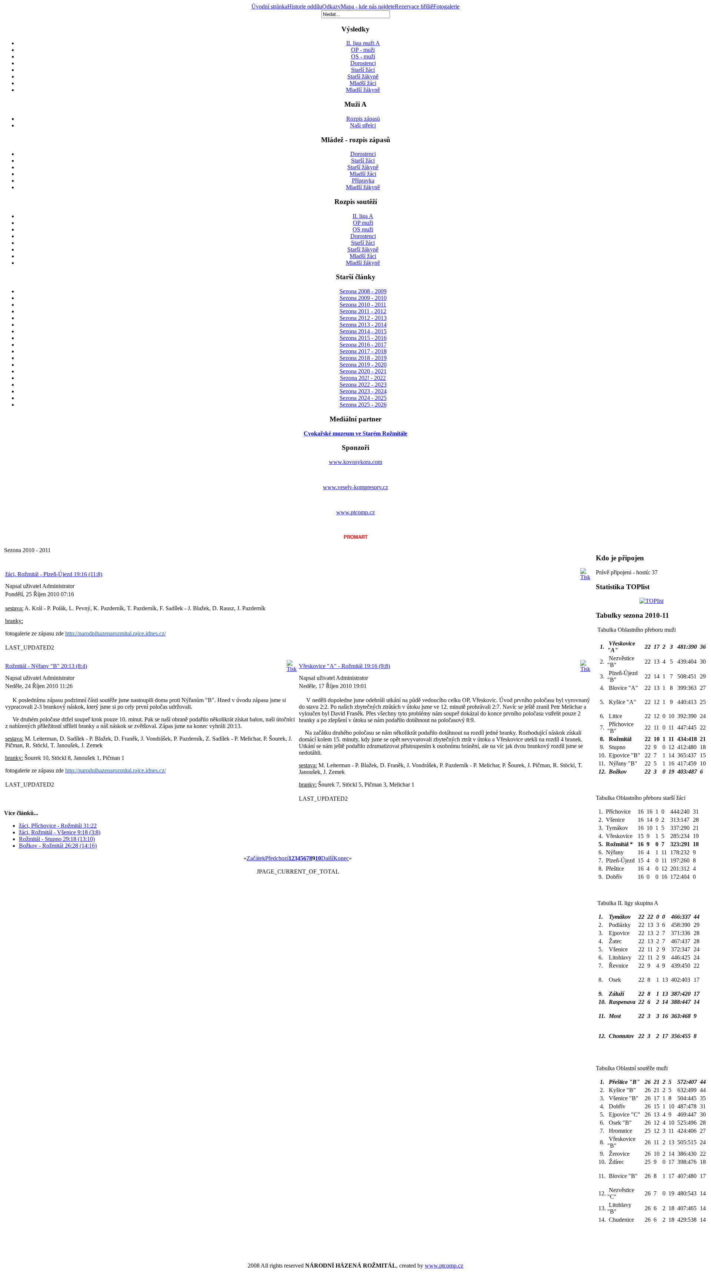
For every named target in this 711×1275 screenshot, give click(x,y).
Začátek (256, 858)
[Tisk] (585, 577)
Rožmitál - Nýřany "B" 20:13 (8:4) (46, 666)
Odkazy (331, 6)
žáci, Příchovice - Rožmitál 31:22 (58, 825)
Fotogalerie (446, 6)
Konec (341, 858)
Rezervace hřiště (414, 6)
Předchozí (276, 858)
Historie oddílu (304, 6)
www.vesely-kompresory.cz (355, 487)
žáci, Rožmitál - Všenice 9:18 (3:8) (59, 832)
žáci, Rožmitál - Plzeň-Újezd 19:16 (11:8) (53, 574)
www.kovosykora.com (355, 462)
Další (327, 858)
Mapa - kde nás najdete (368, 6)
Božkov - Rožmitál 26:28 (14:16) (58, 845)
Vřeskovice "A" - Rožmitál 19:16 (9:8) (344, 666)
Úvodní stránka (269, 6)
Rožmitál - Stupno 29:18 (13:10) (57, 839)
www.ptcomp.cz (355, 512)
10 (318, 858)
